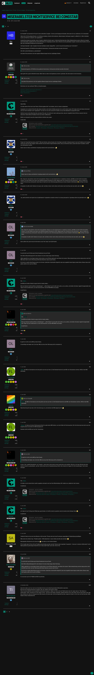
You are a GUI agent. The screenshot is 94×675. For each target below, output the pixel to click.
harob (23, 425)
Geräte (76, 126)
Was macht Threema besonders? (28, 91)
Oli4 (25, 281)
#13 (90, 394)
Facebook (44, 127)
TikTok (62, 127)
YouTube (57, 127)
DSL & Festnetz (70, 492)
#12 (90, 366)
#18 (90, 533)
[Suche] (89, 2)
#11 (90, 339)
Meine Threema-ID (25, 92)
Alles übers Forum (40, 126)
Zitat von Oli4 (26, 454)
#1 (90, 30)
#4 (90, 139)
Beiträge (6, 83)
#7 (90, 222)
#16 (90, 478)
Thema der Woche (40, 494)
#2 (90, 62)
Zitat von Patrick (27, 313)
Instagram (50, 127)
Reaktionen (7, 80)
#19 (90, 554)
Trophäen (7, 81)
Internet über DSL (70, 126)
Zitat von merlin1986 (28, 226)
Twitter (59, 494)
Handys (76, 492)
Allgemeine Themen (40, 492)
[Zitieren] (89, 56)
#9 (90, 278)
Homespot (59, 296)
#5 (90, 167)
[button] (68, 2)
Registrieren (83, 3)
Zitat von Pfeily (26, 171)
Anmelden (76, 3)
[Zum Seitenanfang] (92, 673)
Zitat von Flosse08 (27, 398)
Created (38, 127)
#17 (90, 505)
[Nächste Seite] (8, 26)
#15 (90, 450)
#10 (90, 309)
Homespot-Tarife (61, 126)
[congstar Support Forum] (7, 3)
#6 (90, 194)
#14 (90, 422)
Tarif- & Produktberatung (50, 126)
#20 (90, 585)
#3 (90, 101)
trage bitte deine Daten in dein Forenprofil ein (61, 124)
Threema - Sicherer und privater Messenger (31, 89)
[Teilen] (91, 26)
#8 (90, 250)
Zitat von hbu (26, 65)
